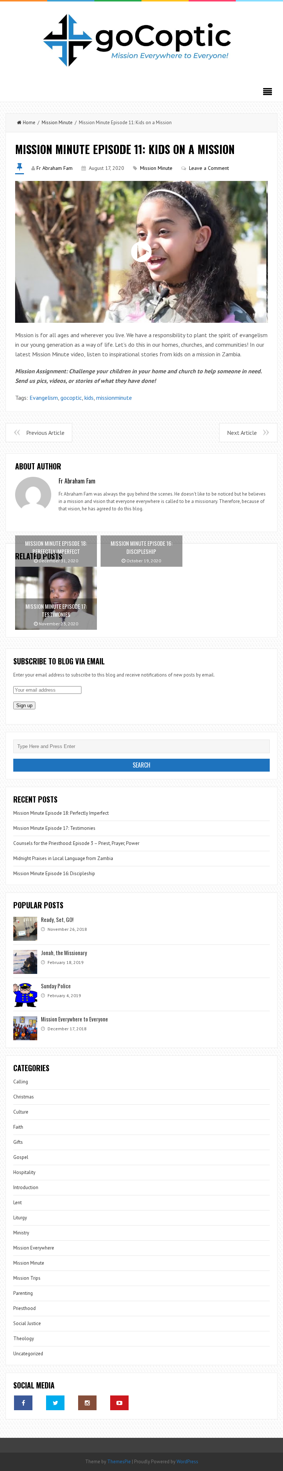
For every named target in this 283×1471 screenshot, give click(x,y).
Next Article (242, 432)
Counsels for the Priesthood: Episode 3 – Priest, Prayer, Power (76, 843)
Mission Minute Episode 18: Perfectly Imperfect (61, 813)
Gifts (18, 1142)
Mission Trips (27, 1278)
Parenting (23, 1293)
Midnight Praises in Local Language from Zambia (63, 858)
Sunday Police (56, 986)
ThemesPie (119, 1461)
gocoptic (71, 397)
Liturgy (20, 1218)
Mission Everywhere (33, 1248)
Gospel (20, 1157)
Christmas (23, 1097)
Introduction (25, 1187)
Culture (20, 1112)
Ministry (21, 1233)
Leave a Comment (209, 168)
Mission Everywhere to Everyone (74, 1019)
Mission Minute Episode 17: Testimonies (54, 828)
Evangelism (43, 397)
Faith (18, 1127)
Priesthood (24, 1308)
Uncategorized (28, 1354)
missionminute (114, 397)
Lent (17, 1202)
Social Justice (27, 1323)
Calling (20, 1082)
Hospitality (24, 1172)
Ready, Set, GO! (57, 919)
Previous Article (45, 432)
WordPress (187, 1461)
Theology (23, 1338)
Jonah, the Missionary (64, 952)
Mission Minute (57, 122)
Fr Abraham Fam (54, 168)
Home (29, 122)
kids (89, 397)
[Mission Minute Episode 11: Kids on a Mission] (141, 252)
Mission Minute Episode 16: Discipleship (54, 873)
